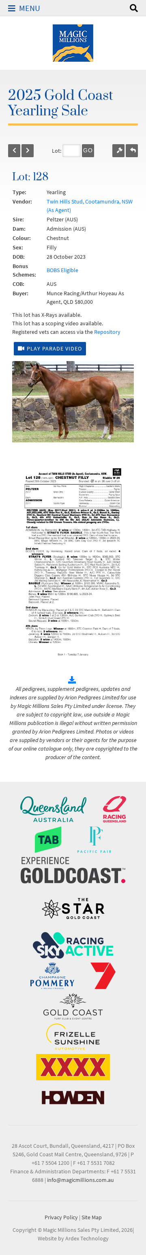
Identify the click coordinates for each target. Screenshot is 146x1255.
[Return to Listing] (132, 150)
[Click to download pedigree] (73, 680)
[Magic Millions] (73, 42)
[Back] (14, 150)
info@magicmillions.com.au (80, 1180)
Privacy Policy (61, 1217)
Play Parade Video (54, 348)
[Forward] (27, 150)
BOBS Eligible (62, 270)
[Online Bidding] (118, 150)
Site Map (92, 1217)
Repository (107, 331)
